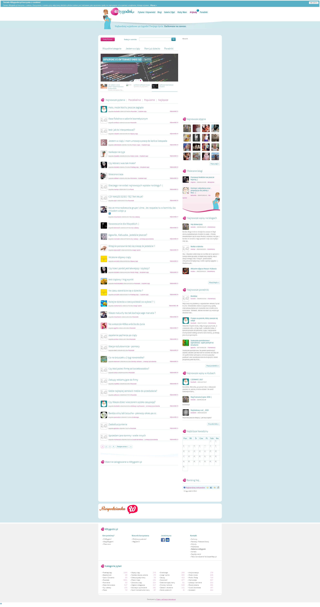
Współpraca (195, 547)
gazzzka (116, 428)
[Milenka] (206, 156)
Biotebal (194, 296)
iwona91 (193, 227)
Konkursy (194, 539)
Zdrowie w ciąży (137, 583)
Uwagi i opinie (136, 250)
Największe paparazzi (211, 487)
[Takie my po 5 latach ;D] (206, 128)
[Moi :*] (206, 147)
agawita (193, 348)
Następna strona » (122, 446)
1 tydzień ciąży (142, 111)
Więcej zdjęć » (214, 164)
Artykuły (193, 12)
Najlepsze (163, 100)
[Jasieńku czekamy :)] (215, 138)
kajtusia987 (117, 250)
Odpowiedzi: (174, 111)
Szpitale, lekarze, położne (140, 575)
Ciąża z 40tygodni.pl (122, 11)
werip (115, 373)
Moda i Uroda (134, 156)
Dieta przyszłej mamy (138, 578)
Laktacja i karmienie (195, 583)
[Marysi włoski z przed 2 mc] (215, 128)
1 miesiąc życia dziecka (149, 361)
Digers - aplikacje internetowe (166, 599)
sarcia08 (116, 261)
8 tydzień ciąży (142, 178)
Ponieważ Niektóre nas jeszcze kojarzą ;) (202, 178)
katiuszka (193, 195)
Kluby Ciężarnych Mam (182, 12)
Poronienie (133, 178)
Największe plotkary (215, 487)
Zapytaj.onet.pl (196, 554)
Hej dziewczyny (196, 224)
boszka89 (116, 111)
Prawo (132, 189)
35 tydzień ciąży (144, 167)
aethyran (116, 395)
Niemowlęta (193, 580)
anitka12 (116, 123)
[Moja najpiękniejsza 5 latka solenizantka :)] (206, 138)
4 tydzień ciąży (146, 145)
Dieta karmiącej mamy (167, 583)
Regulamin (136, 542)
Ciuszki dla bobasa (137, 439)
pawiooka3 (117, 417)
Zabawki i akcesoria (166, 588)
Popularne (149, 100)
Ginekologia (135, 417)
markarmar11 (118, 306)
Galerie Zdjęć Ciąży (169, 12)
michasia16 (117, 439)
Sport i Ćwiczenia (108, 578)
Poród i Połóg (134, 272)
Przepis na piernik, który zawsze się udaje (204, 319)
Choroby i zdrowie (136, 361)
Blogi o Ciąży (159, 12)
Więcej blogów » (214, 282)
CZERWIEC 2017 (197, 379)
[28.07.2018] (196, 138)
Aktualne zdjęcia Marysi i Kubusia (203, 269)
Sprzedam (192, 590)
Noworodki (163, 580)
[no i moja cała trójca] (187, 128)
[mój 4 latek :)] (187, 147)
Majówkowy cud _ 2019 (199, 410)
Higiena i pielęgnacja (138, 585)
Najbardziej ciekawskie (195, 487)
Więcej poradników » (212, 366)
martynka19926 (118, 283)
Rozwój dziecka (194, 585)
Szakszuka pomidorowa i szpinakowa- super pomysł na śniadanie (202, 343)
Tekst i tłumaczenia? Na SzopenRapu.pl (204, 557)
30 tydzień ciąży (144, 272)
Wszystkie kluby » (213, 424)
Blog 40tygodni (108, 542)
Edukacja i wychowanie (137, 406)
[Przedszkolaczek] (196, 147)
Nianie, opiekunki (166, 590)
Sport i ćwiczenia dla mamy (141, 590)
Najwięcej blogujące (218, 487)
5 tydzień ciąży (144, 156)
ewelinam (117, 361)
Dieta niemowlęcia (109, 585)
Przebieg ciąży (134, 167)
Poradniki (204, 12)
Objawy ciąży (134, 134)
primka (116, 339)
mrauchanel (117, 217)
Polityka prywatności (139, 539)
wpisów (211, 182)
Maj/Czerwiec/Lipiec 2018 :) (201, 397)
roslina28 (116, 239)
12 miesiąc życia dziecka (147, 239)
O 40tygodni (107, 539)
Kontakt (193, 552)
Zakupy (162, 578)
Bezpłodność (107, 575)
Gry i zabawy (136, 217)
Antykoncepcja (193, 573)
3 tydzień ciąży (146, 283)
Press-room (107, 544)
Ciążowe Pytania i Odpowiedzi (146, 12)
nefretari (116, 178)
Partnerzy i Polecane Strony (200, 542)
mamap (116, 189)
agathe (116, 328)
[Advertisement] (201, 77)
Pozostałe (134, 111)
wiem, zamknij (314, 3)
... (103, 64)
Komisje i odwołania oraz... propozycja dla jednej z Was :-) (201, 190)
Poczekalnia (134, 100)
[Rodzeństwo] (187, 156)
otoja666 (116, 156)
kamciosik (117, 228)
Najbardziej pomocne (207, 487)
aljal (115, 201)
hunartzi (193, 299)
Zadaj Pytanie (107, 39)
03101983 (116, 167)
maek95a (116, 384)
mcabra (193, 271)
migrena (193, 182)
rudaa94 (116, 134)
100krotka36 (117, 145)
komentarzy (211, 227)
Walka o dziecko (197, 247)
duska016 (193, 413)
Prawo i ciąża (136, 145)
